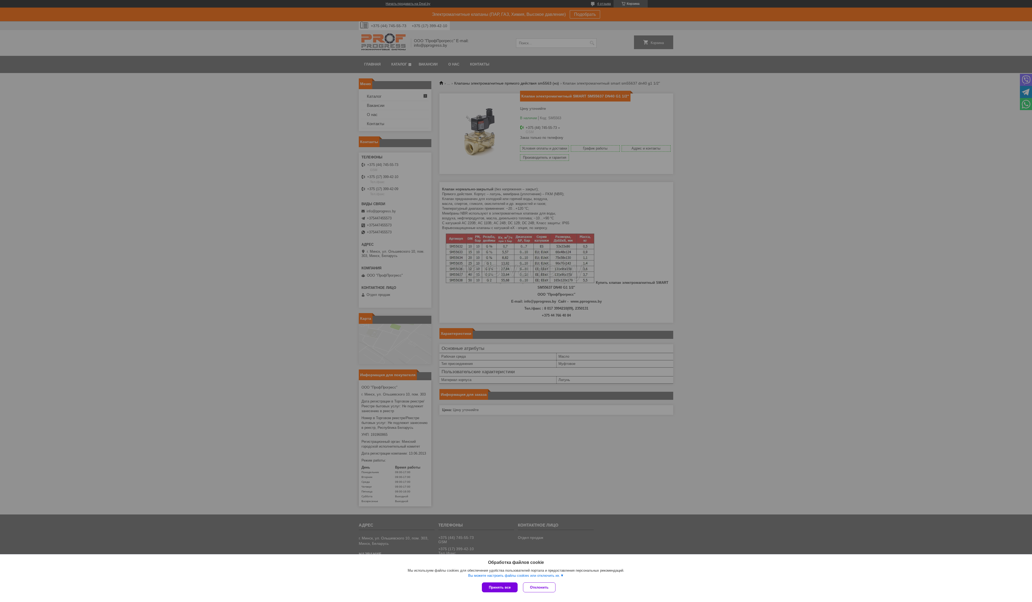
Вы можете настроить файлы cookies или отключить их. (514, 576)
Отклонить (539, 587)
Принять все (500, 587)
